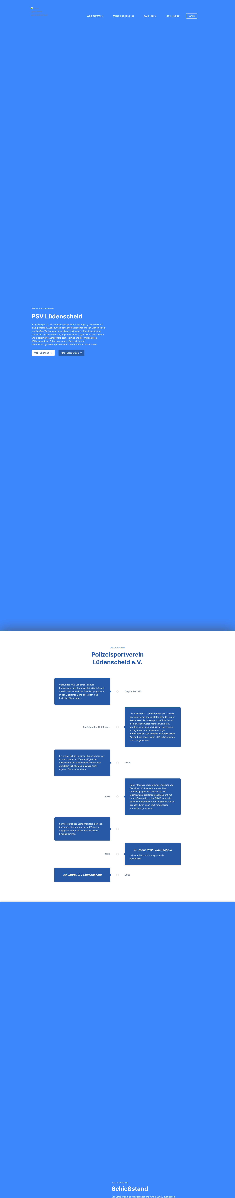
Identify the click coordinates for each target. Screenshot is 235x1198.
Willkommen (95, 15)
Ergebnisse (173, 15)
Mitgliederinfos (123, 15)
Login (191, 16)
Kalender (150, 15)
